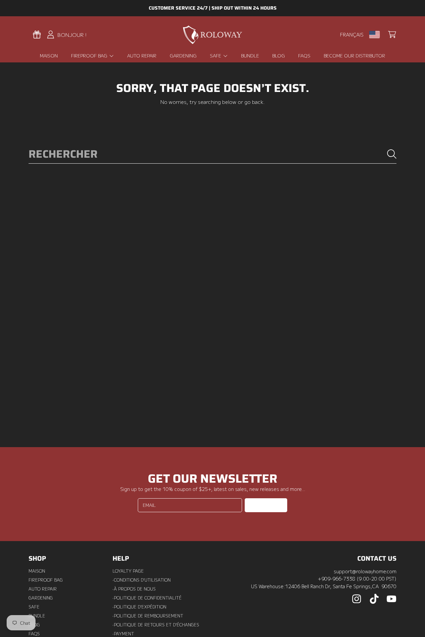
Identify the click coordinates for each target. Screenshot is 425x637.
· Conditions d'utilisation (142, 580)
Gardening (41, 598)
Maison (37, 571)
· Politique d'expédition (139, 607)
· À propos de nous (134, 589)
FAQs (34, 634)
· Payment (123, 634)
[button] (392, 34)
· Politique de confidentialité (147, 598)
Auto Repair (43, 589)
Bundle (37, 616)
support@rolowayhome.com (365, 571)
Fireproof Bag (90, 55)
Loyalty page (128, 571)
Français (352, 34)
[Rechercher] (392, 154)
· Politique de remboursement (148, 616)
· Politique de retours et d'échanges (156, 625)
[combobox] (213, 154)
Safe (216, 55)
